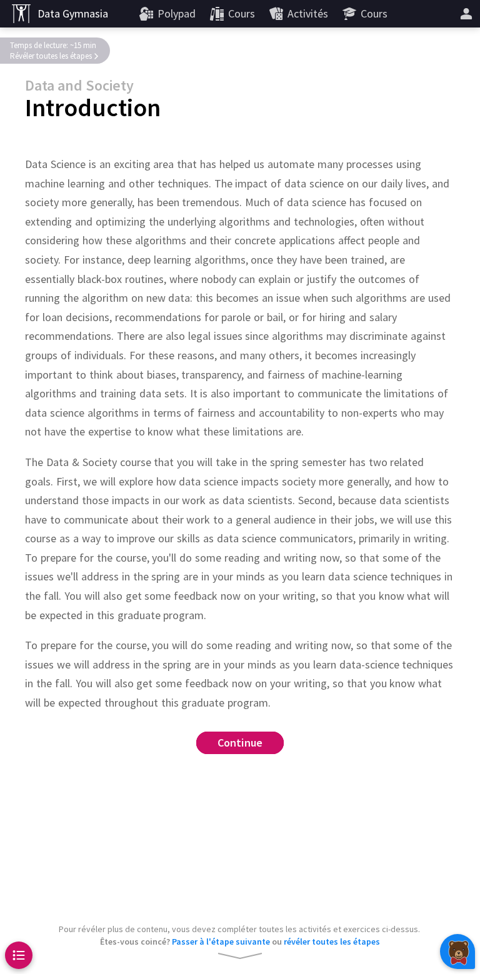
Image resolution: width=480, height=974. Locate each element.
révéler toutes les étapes (332, 941)
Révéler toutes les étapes (51, 56)
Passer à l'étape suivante (221, 941)
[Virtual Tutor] (457, 951)
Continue (240, 742)
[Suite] (466, 13)
